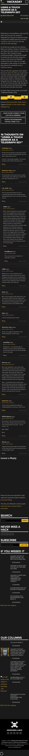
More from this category (8, 605)
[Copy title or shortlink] (10, 18)
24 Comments (16, 572)
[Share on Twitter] (3, 18)
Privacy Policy (4, 744)
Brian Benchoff (8, 16)
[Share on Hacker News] (6, 18)
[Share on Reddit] (8, 18)
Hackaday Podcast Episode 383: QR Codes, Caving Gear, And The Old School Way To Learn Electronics (18, 652)
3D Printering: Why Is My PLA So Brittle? (17, 678)
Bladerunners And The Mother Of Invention (18, 588)
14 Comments (24, 15)
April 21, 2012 (24, 18)
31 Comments (16, 593)
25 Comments (16, 602)
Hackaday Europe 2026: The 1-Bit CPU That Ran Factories (18, 567)
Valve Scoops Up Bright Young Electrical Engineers (13, 114)
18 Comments (16, 562)
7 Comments (15, 584)
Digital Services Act (21, 744)
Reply (3, 164)
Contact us (13, 534)
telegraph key (5, 107)
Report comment (23, 164)
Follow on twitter (4, 534)
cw (12, 104)
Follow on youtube (7, 534)
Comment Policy (6, 500)
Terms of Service (12, 744)
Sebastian (5, 401)
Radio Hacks (22, 102)
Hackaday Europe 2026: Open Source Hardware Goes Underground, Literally (18, 578)
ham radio (17, 104)
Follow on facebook (2, 534)
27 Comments (16, 682)
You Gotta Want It (16, 642)
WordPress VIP (17, 747)
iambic (23, 104)
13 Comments (16, 646)
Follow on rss (10, 534)
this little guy (15, 73)
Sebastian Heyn (7, 170)
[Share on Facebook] (1, 18)
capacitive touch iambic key (9, 41)
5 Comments (16, 658)
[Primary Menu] (26, 1)
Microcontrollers (12, 102)
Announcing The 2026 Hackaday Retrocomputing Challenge (17, 697)
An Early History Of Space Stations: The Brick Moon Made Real (18, 557)
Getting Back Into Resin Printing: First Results (17, 597)
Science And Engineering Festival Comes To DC (13, 121)
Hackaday (14, 1)
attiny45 (8, 104)
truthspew (5, 148)
